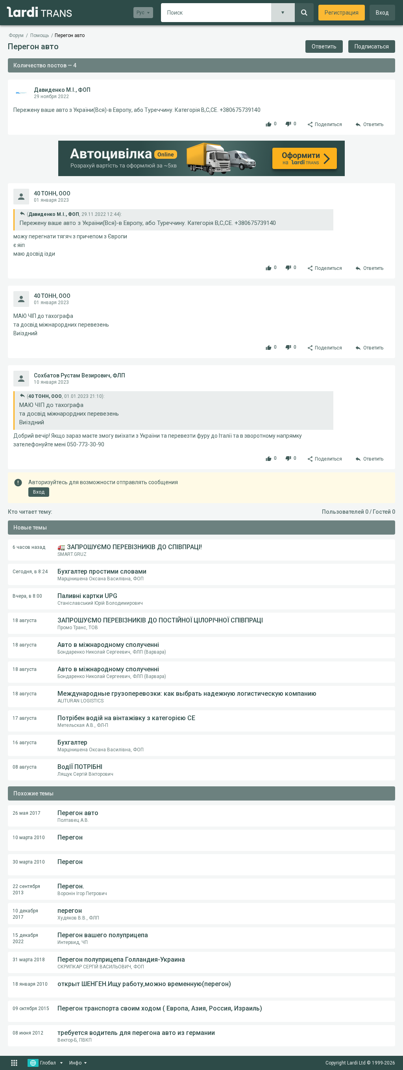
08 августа (25, 767)
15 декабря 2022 (25, 938)
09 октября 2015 (31, 1008)
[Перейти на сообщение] (22, 213)
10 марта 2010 (29, 837)
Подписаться (372, 46)
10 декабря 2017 (25, 914)
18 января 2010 (30, 984)
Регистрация (342, 12)
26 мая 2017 (27, 813)
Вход (382, 12)
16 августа (25, 742)
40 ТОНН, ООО (52, 193)
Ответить (324, 46)
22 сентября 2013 (26, 889)
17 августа (25, 718)
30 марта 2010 (29, 862)
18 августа (25, 620)
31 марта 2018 (29, 959)
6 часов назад (29, 547)
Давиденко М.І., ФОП (62, 90)
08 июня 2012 (28, 1033)
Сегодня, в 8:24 (30, 571)
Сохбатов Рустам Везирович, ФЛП (79, 375)
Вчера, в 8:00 (27, 596)
